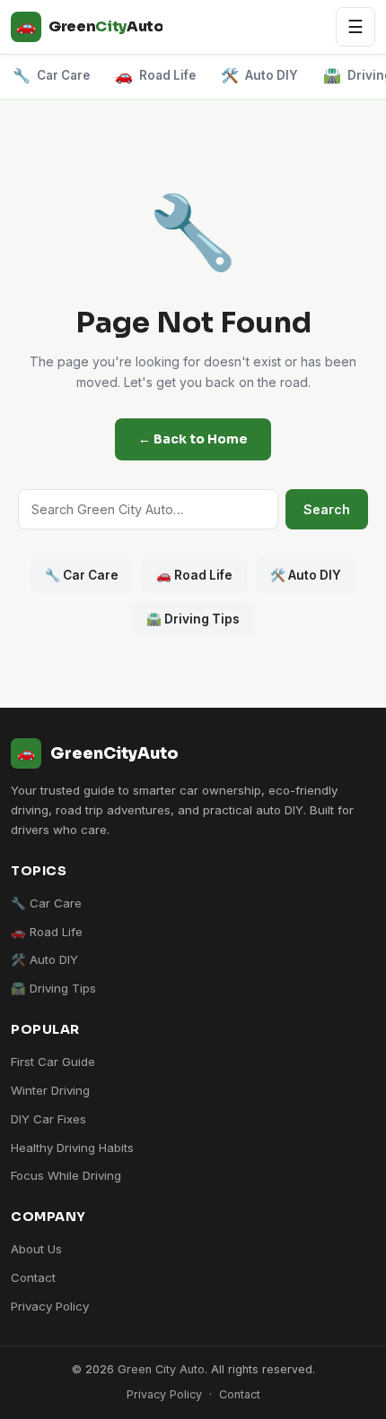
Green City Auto (161, 1369)
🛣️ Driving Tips (193, 619)
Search (326, 509)
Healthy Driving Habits (72, 1147)
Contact (33, 1277)
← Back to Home (193, 439)
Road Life (155, 75)
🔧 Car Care (81, 575)
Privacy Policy (50, 1306)
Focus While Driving (66, 1175)
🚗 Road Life (194, 575)
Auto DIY (259, 75)
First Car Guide (53, 1061)
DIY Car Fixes (48, 1119)
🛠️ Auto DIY (305, 575)
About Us (36, 1249)
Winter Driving (50, 1090)
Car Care (51, 75)
